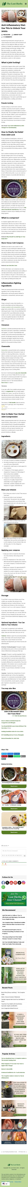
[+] (21, 855)
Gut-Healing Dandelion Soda (9, 1152)
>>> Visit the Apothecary (19, 716)
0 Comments (8, 37)
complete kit (9, 391)
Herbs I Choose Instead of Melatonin (10, 997)
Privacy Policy (18, 1181)
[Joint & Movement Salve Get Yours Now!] (14, 701)
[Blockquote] (13, 855)
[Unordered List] (12, 855)
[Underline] (6, 855)
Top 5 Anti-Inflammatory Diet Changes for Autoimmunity (12, 127)
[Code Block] (15, 855)
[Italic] (5, 855)
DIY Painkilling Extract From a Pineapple (12, 735)
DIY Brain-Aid (22, 1152)
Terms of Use (10, 1181)
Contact (3, 1181)
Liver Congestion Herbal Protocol (9, 1008)
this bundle (12, 403)
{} (18, 855)
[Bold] (3, 855)
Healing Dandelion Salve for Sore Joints (12, 732)
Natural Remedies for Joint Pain (10, 738)
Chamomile (4, 350)
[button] (26, 3)
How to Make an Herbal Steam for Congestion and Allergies (11, 722)
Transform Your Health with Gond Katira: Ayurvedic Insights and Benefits (11, 1005)
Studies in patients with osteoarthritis (11, 307)
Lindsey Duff (18, 35)
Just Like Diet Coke (11, 266)
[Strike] (8, 855)
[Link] (17, 855)
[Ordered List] (10, 855)
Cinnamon (3, 329)
